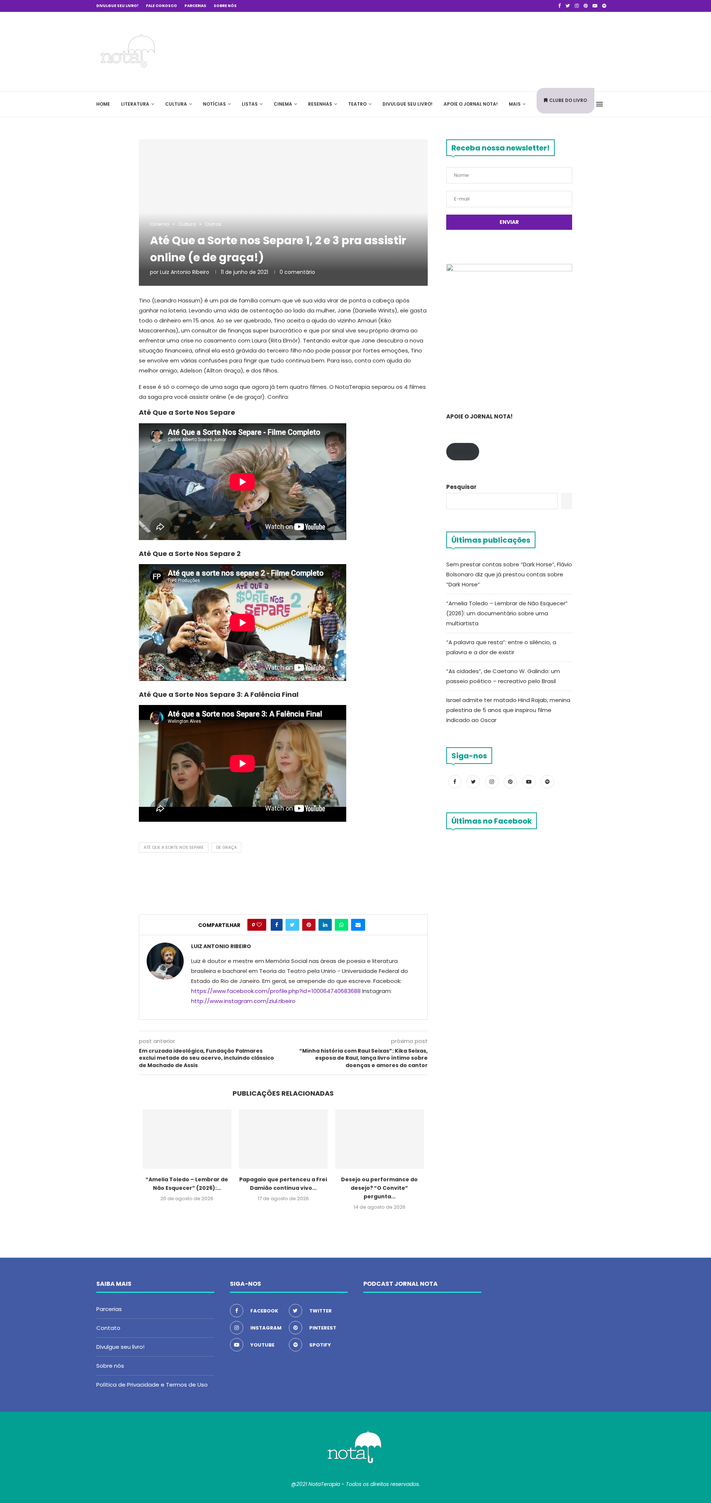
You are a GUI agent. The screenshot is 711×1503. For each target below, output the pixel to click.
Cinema (283, 104)
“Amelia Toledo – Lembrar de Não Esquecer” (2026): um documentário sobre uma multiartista (507, 613)
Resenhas (320, 104)
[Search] (611, 104)
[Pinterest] (586, 6)
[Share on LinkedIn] (325, 925)
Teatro (357, 104)
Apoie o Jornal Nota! (471, 104)
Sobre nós (225, 6)
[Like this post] (259, 925)
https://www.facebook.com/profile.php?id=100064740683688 (276, 991)
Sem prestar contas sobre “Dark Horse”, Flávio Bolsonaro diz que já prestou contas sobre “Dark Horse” (509, 574)
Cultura (176, 104)
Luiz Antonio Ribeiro (184, 272)
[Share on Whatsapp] (341, 925)
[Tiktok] (613, 6)
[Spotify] (604, 6)
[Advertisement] (504, 50)
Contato (108, 1328)
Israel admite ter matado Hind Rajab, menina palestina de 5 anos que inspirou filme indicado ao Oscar (508, 710)
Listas (250, 104)
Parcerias (195, 6)
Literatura (135, 104)
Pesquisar (461, 487)
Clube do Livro (568, 100)
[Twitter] (567, 6)
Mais (515, 104)
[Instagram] (577, 6)
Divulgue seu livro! (117, 6)
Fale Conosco (161, 6)
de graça (226, 847)
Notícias (214, 104)
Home (103, 104)
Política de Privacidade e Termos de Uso (152, 1384)
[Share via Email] (358, 925)
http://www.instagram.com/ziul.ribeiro (243, 1001)
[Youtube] (594, 6)
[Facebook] (559, 6)
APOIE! (462, 452)
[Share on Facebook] (277, 925)
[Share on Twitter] (292, 925)
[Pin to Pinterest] (309, 925)
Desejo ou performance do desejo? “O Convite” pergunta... (379, 1188)
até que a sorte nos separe (174, 847)
